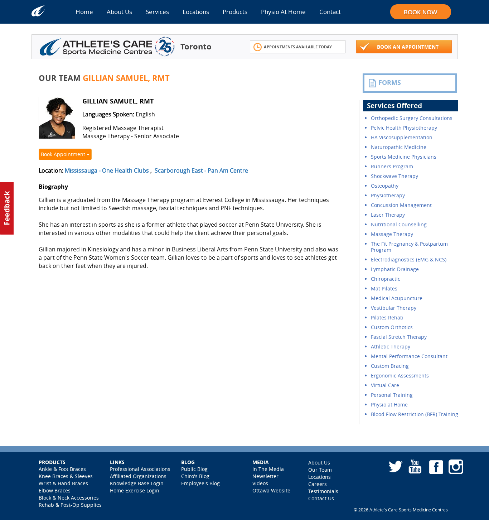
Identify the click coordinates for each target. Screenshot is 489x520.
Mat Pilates (384, 288)
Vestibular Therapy (393, 307)
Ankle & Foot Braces (62, 469)
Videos (260, 483)
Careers (317, 484)
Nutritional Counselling (399, 224)
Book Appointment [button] (64, 154)
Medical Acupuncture (396, 298)
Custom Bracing (390, 365)
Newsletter (265, 476)
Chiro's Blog (195, 476)
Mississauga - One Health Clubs (107, 170)
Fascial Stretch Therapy (399, 336)
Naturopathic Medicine (398, 147)
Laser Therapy (388, 214)
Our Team (320, 470)
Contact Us (321, 498)
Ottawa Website (271, 490)
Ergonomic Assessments (400, 375)
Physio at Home (389, 404)
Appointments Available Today (298, 46)
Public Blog (194, 469)
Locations (196, 12)
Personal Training (392, 394)
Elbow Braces (55, 490)
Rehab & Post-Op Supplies (70, 505)
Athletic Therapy (390, 346)
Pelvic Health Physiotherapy (404, 127)
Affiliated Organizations (138, 476)
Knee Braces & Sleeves (66, 476)
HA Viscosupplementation (401, 137)
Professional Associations (140, 469)
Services (157, 12)
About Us (119, 12)
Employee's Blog (200, 483)
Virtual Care (385, 385)
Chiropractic (385, 278)
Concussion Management (401, 205)
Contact (330, 12)
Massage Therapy (392, 234)
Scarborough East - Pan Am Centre (201, 170)
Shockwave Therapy (394, 176)
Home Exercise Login (134, 490)
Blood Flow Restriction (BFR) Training (414, 414)
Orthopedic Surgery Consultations (411, 118)
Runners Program (392, 166)
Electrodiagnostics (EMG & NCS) (408, 259)
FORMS (389, 82)
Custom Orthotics (392, 327)
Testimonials (323, 491)
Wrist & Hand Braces (63, 483)
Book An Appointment (408, 46)
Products (235, 12)
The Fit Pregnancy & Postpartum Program (409, 246)
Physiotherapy (388, 195)
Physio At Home (283, 12)
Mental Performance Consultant (409, 356)
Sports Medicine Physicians (403, 156)
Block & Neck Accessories (69, 498)
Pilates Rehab (387, 317)
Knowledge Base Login (137, 483)
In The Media (268, 469)
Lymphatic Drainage (395, 269)
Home (84, 12)
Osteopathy (384, 185)
